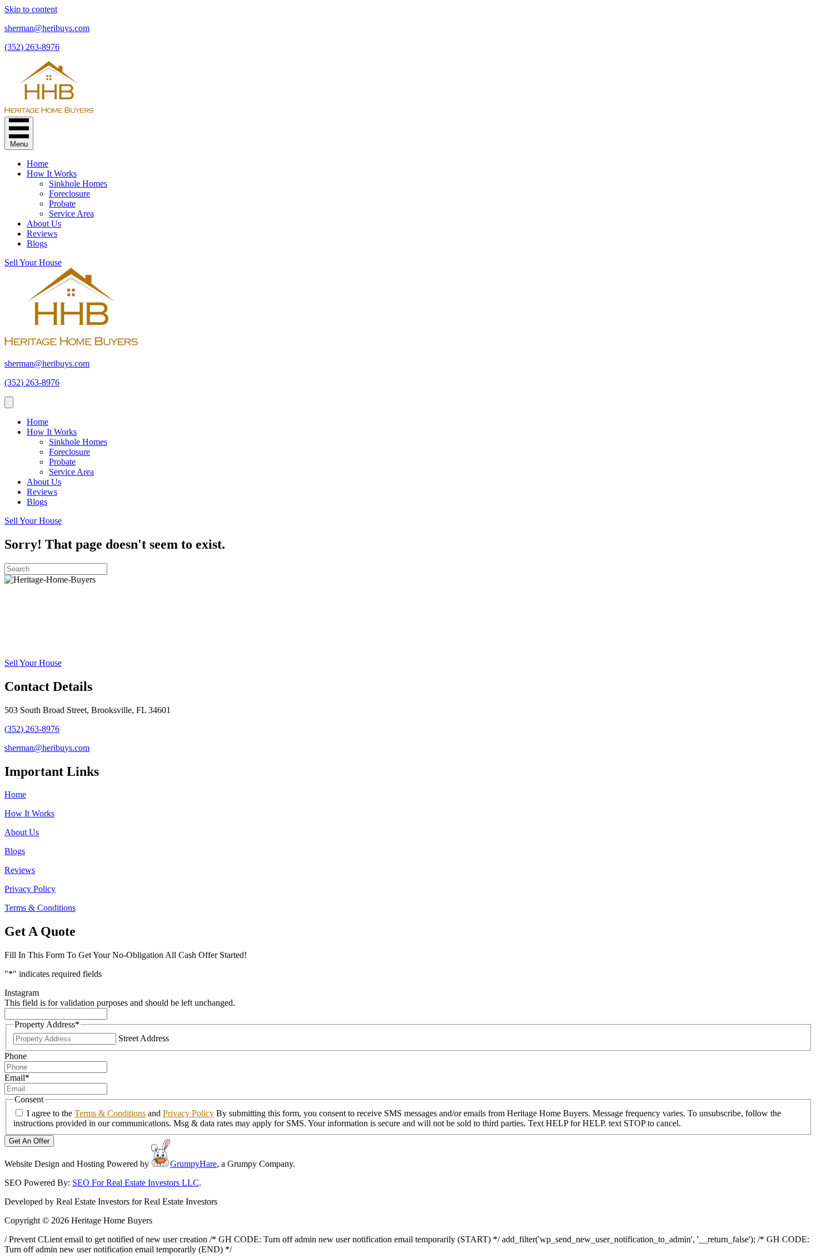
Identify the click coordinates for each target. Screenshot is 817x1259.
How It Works (29, 813)
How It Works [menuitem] (52, 173)
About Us (21, 832)
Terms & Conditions (40, 907)
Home (15, 794)
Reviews (19, 870)
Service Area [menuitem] (71, 213)
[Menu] (8, 402)
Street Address (143, 1038)
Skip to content (30, 9)
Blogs (14, 851)
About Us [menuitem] (44, 223)
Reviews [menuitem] (42, 233)
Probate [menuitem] (62, 203)
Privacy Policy (30, 889)
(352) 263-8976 (31, 47)
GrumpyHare (193, 1163)
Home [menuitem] (37, 163)
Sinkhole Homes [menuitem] (78, 183)
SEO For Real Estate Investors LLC (135, 1182)
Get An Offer (29, 1141)
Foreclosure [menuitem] (69, 193)
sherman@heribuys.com (46, 28)
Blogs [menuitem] (37, 243)
